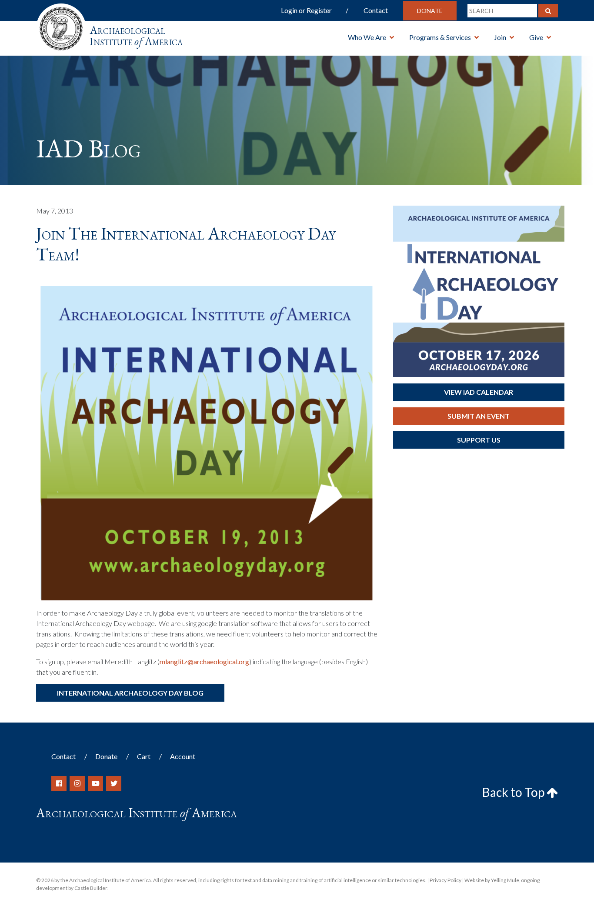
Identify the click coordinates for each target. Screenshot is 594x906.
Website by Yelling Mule (491, 880)
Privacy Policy (445, 880)
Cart (143, 756)
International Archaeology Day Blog (130, 693)
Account (182, 756)
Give (536, 37)
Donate (430, 10)
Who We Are (367, 37)
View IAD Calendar (478, 392)
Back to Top (514, 792)
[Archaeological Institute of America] (61, 26)
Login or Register (306, 10)
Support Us (479, 440)
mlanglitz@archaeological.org (204, 661)
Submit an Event (478, 416)
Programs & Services (440, 37)
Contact (376, 10)
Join (500, 37)
